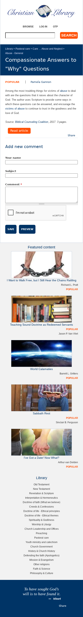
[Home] (41, 11)
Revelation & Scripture (41, 493)
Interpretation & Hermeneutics (41, 497)
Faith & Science (41, 568)
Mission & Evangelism (41, 560)
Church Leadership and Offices (42, 528)
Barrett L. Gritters (69, 373)
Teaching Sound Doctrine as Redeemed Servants (41, 324)
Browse (28, 26)
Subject (10, 171)
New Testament (41, 489)
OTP (55, 26)
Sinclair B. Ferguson (67, 422)
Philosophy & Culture (41, 573)
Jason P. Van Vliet (68, 333)
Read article (19, 131)
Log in (43, 26)
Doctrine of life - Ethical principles (41, 511)
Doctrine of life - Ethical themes (41, 515)
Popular (12, 81)
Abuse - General (14, 53)
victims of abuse (15, 108)
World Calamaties (41, 369)
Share (71, 135)
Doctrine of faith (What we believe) (41, 502)
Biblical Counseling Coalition (31, 121)
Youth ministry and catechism (41, 542)
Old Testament (41, 484)
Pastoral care (23, 48)
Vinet (57, 598)
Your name (13, 157)
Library (9, 48)
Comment (13, 184)
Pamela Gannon (41, 81)
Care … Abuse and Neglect (47, 48)
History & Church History (41, 551)
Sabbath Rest (41, 413)
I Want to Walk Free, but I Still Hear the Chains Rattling (41, 280)
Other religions (41, 564)
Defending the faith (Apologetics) (41, 555)
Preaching (41, 533)
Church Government (41, 546)
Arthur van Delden (68, 462)
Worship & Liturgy (41, 524)
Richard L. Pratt (69, 284)
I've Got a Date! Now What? (41, 457)
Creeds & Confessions (41, 506)
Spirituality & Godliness (41, 520)
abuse (63, 90)
